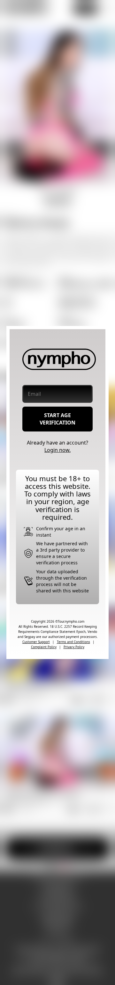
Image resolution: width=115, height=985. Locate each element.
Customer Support (36, 642)
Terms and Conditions (73, 642)
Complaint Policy (44, 647)
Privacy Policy (74, 647)
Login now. (57, 449)
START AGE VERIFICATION (57, 419)
